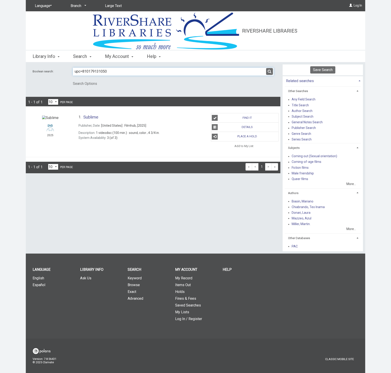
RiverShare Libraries (269, 31)
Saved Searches (188, 305)
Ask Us (85, 278)
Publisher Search (304, 128)
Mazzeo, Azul (301, 218)
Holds (180, 292)
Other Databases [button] (299, 238)
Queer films (300, 179)
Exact (132, 292)
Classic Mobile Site (339, 359)
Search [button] (80, 56)
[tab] (323, 80)
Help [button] (152, 56)
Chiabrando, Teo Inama (308, 207)
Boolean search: (43, 71)
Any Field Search (303, 99)
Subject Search (302, 116)
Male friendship (303, 173)
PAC (295, 246)
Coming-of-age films (306, 162)
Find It (247, 117)
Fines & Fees (185, 298)
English (38, 278)
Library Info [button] (44, 56)
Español (39, 285)
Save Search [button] (323, 70)
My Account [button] (117, 56)
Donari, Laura (301, 212)
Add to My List (243, 146)
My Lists (182, 312)
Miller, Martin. (301, 224)
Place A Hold (247, 136)
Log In (358, 5)
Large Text (113, 6)
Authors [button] (293, 193)
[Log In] (350, 5)
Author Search (302, 111)
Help (227, 269)
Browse (134, 285)
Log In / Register (188, 319)
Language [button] (41, 269)
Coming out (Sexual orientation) (314, 156)
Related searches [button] (300, 81)
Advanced (135, 298)
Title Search (300, 105)
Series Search (302, 139)
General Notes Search (307, 122)
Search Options (85, 83)
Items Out (183, 285)
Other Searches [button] (298, 91)
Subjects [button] (294, 148)
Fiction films (300, 167)
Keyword (135, 278)
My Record (183, 278)
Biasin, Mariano (302, 201)
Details (247, 127)
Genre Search (301, 133)
